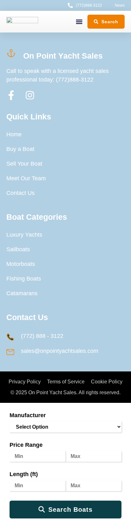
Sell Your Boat (24, 164)
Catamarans (22, 293)
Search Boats (70, 509)
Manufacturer (28, 415)
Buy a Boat (20, 149)
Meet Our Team (26, 178)
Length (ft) (24, 474)
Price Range (26, 445)
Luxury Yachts (24, 235)
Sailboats (18, 249)
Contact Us (20, 193)
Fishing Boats (23, 278)
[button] (79, 22)
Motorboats (20, 264)
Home (14, 134)
